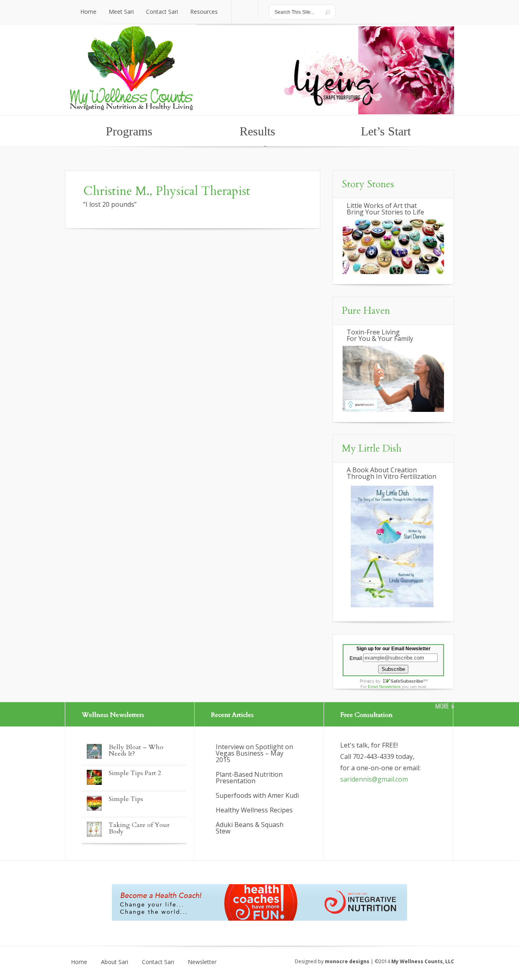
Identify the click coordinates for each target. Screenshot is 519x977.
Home (79, 962)
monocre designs (347, 961)
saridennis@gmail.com (374, 779)
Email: (356, 658)
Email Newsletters (384, 686)
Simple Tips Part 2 (135, 773)
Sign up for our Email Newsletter (393, 648)
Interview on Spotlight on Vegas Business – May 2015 (254, 753)
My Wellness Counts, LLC (422, 961)
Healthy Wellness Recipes (254, 810)
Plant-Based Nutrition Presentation (249, 777)
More (441, 706)
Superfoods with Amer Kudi (257, 795)
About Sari (114, 962)
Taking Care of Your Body (139, 828)
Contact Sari (158, 962)
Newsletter (202, 962)
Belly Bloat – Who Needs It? (136, 750)
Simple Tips (126, 799)
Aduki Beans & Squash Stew (249, 828)
